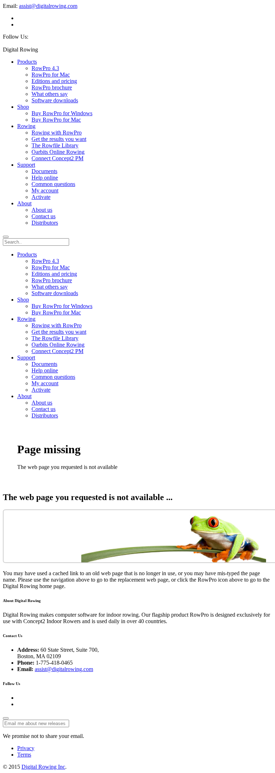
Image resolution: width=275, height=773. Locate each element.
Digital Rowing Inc (43, 767)
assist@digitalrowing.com (48, 6)
